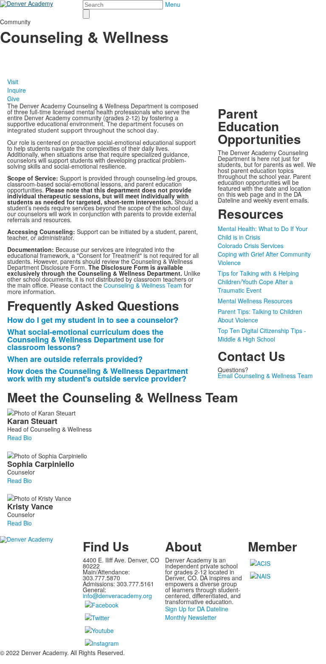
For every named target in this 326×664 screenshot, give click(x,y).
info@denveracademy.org (117, 595)
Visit (12, 81)
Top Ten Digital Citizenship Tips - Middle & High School (262, 334)
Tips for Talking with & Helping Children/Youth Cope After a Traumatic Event (258, 281)
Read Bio (19, 437)
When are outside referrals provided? (75, 358)
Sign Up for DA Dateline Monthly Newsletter (196, 613)
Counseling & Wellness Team (143, 285)
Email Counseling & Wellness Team (265, 375)
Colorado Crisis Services (251, 245)
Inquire (16, 90)
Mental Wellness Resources (255, 301)
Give (13, 98)
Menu (172, 4)
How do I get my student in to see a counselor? (92, 319)
